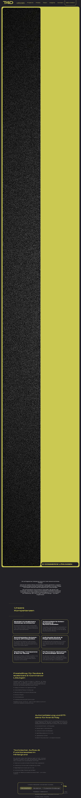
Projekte (30, 2)
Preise (38, 2)
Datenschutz (44, 791)
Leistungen (21, 2)
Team (45, 2)
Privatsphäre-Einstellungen (51, 788)
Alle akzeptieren (26, 788)
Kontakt (61, 2)
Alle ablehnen (37, 788)
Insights (52, 2)
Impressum (36, 791)
